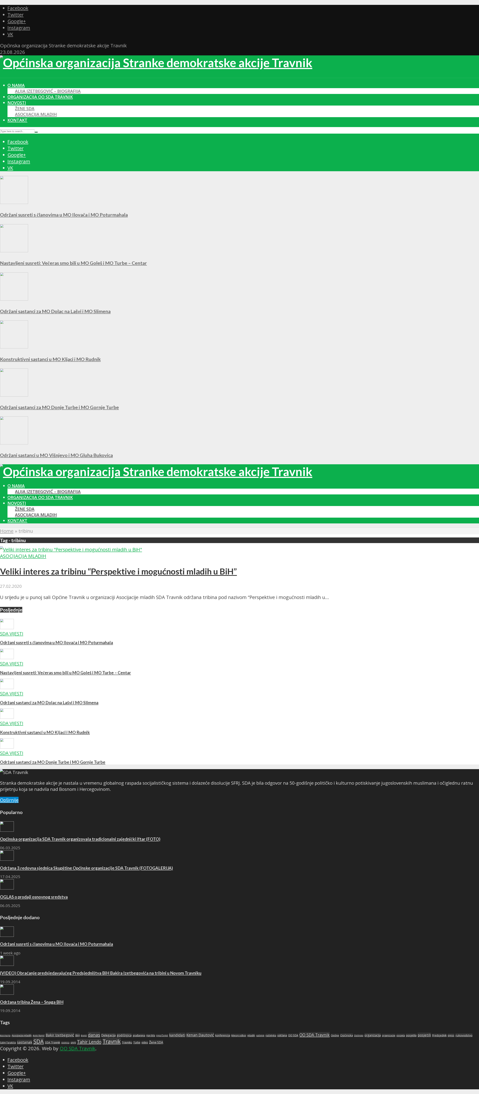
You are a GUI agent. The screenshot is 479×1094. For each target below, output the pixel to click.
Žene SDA (24, 108)
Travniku (127, 1042)
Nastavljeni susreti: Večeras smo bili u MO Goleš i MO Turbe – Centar (73, 263)
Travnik (112, 1041)
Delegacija (108, 1035)
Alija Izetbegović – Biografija (48, 91)
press (451, 1035)
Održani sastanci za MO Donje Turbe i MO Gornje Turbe (59, 407)
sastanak (24, 1042)
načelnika (271, 1035)
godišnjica (124, 1035)
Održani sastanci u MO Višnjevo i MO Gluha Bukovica (56, 455)
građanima (139, 1035)
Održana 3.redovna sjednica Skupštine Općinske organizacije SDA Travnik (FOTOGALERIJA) (86, 868)
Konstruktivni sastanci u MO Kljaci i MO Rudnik (50, 359)
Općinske (358, 1035)
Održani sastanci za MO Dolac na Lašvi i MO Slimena (55, 311)
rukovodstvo (463, 1035)
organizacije (388, 1035)
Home (6, 531)
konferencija (222, 1035)
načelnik (260, 1035)
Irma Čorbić (162, 1035)
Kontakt (17, 120)
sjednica (65, 1042)
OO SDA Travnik (314, 1034)
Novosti (16, 103)
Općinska (346, 1035)
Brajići (84, 1035)
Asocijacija (5, 1035)
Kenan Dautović (200, 1034)
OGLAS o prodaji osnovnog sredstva (34, 896)
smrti (73, 1042)
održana (282, 1035)
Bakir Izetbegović (60, 1035)
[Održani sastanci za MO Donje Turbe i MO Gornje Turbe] (14, 394)
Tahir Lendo (89, 1042)
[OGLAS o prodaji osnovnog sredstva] (7, 888)
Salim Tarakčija (8, 1042)
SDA (38, 1041)
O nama (16, 85)
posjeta (400, 1035)
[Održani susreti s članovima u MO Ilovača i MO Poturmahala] (14, 202)
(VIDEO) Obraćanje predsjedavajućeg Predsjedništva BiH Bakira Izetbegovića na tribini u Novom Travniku (100, 973)
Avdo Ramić (39, 1035)
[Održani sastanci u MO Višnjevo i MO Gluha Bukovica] (14, 442)
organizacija (372, 1035)
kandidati (177, 1035)
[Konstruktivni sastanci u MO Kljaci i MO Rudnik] (14, 346)
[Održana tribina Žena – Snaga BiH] (7, 993)
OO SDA (293, 1035)
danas (94, 1035)
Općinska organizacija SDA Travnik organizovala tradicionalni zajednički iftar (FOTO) (80, 839)
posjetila (411, 1035)
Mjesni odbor (238, 1035)
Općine (335, 1035)
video (144, 1042)
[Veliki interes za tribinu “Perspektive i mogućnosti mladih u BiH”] (71, 549)
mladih (251, 1035)
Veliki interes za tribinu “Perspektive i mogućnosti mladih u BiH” (118, 571)
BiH (77, 1035)
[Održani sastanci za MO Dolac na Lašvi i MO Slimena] (14, 298)
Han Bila (150, 1035)
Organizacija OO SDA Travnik (40, 97)
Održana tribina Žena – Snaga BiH (31, 1002)
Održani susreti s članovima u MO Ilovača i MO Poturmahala (64, 214)
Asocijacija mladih (36, 114)
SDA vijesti (11, 633)
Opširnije (9, 800)
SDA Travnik (52, 1042)
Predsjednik (439, 1035)
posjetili (424, 1035)
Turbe (136, 1042)
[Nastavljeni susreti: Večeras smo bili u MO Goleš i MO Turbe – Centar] (14, 250)
